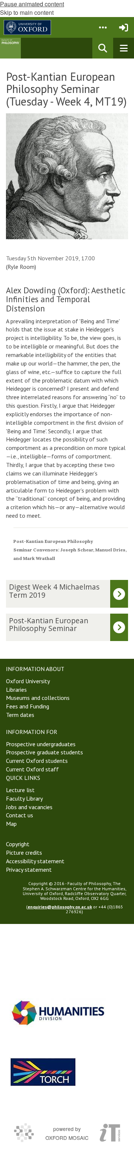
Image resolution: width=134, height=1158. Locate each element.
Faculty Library (24, 798)
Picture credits (24, 852)
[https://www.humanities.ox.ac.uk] (58, 1012)
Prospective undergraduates (41, 744)
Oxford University (28, 681)
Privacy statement (29, 869)
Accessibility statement (35, 861)
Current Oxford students (37, 760)
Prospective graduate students (44, 752)
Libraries (16, 689)
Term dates (20, 714)
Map (11, 823)
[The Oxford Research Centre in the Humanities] (43, 1072)
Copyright (17, 844)
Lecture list (20, 790)
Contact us (19, 815)
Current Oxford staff (32, 769)
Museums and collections (38, 697)
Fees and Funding (27, 706)
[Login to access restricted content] (123, 27)
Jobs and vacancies (29, 807)
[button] (102, 27)
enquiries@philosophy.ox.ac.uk (60, 907)
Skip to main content (27, 12)
